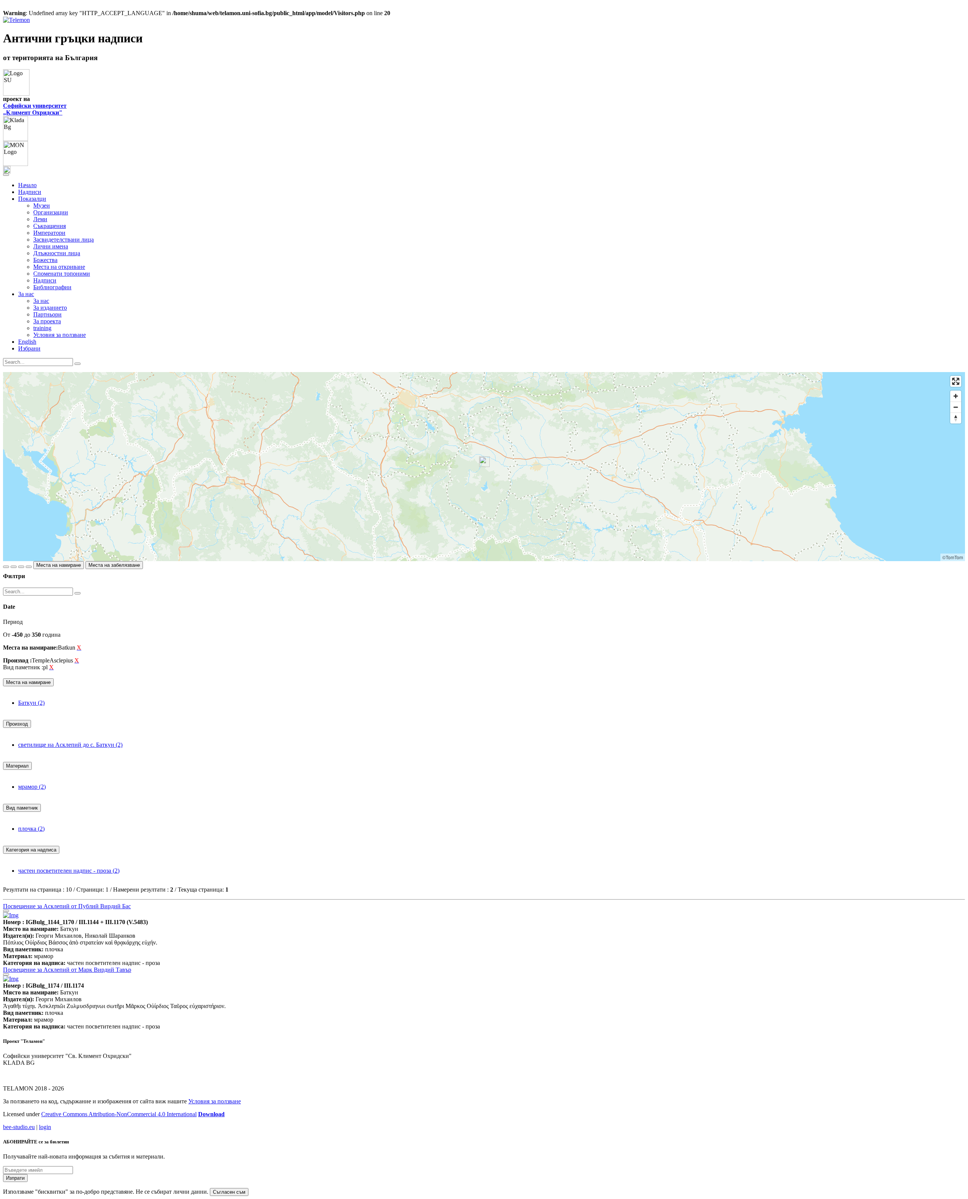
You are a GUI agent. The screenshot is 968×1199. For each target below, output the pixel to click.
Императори (49, 233)
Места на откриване (59, 267)
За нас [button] (26, 294)
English (27, 341)
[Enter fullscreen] (955, 381)
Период (13, 622)
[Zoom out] (955, 407)
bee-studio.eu (19, 1127)
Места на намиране (58, 565)
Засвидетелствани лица (63, 239)
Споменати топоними (61, 273)
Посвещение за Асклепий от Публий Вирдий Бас (67, 906)
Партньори (47, 314)
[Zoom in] (955, 396)
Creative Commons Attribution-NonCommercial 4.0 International (119, 1114)
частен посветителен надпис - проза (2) (68, 870)
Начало (27, 185)
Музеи (41, 205)
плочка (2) (31, 828)
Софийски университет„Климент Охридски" (35, 109)
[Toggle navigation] (6, 175)
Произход (17, 724)
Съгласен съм (229, 1192)
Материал (17, 766)
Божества (45, 260)
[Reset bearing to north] (955, 418)
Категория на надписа (31, 850)
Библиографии (52, 287)
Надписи (29, 192)
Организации (50, 212)
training (42, 328)
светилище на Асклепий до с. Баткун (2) (70, 744)
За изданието (50, 307)
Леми (40, 219)
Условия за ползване (59, 335)
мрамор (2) (32, 786)
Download (211, 1114)
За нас (41, 301)
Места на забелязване (114, 565)
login (45, 1127)
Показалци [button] (32, 198)
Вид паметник (22, 808)
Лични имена (50, 246)
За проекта (47, 321)
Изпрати (15, 1178)
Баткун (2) (31, 703)
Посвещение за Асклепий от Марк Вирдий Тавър (67, 969)
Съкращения (49, 226)
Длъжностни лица (56, 253)
